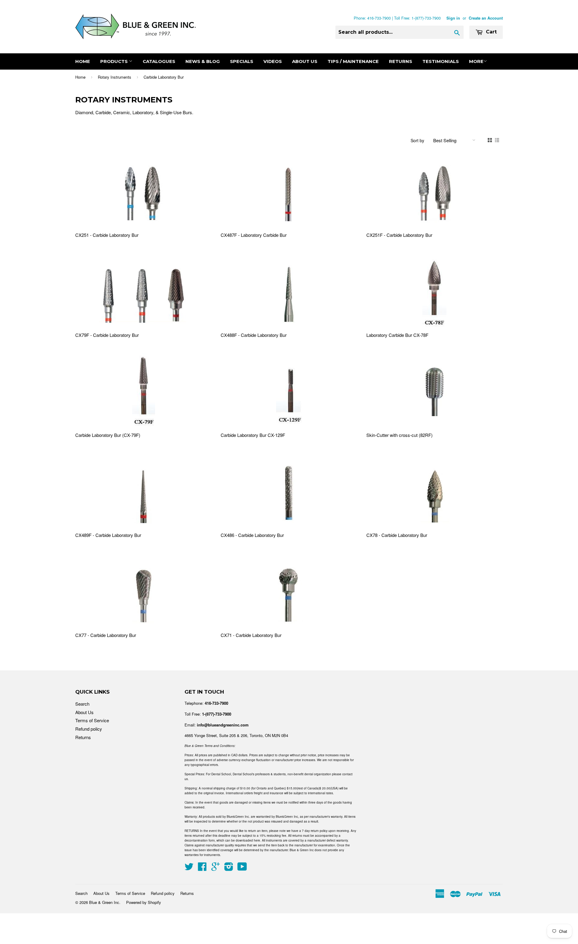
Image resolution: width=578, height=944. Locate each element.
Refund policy (88, 729)
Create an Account (486, 18)
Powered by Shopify (143, 902)
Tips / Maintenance (353, 61)
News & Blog (202, 61)
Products (114, 61)
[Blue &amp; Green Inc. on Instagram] (228, 868)
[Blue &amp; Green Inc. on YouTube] (242, 868)
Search (82, 704)
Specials (241, 61)
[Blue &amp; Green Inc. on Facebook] (202, 868)
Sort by (417, 140)
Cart (490, 32)
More (476, 61)
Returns (400, 61)
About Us (304, 61)
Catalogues (159, 61)
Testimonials (440, 61)
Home (82, 61)
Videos (272, 61)
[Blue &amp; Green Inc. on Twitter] (189, 868)
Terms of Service (92, 720)
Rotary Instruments (114, 77)
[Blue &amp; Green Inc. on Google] (215, 868)
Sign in (453, 18)
